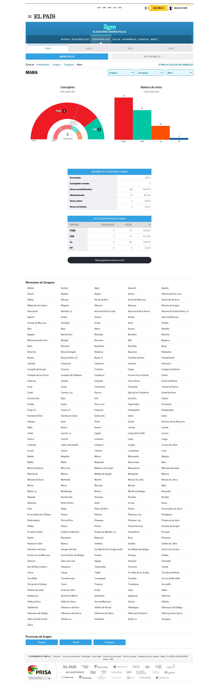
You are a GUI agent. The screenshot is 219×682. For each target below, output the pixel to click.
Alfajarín (65, 305)
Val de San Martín (69, 596)
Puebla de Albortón (70, 532)
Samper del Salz (69, 549)
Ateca (97, 328)
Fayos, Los (99, 404)
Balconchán (66, 334)
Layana (165, 433)
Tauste (165, 567)
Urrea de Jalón (68, 590)
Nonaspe (98, 497)
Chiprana (31, 381)
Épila (63, 398)
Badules (165, 328)
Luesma (98, 450)
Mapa (163, 656)
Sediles (165, 555)
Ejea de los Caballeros (138, 392)
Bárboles (98, 334)
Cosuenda (133, 386)
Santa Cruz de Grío (170, 549)
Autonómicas (152, 56)
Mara (164, 462)
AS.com (146, 667)
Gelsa (164, 416)
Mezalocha (32, 474)
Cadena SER (135, 667)
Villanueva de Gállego (37, 613)
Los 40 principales (86, 667)
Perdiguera (167, 514)
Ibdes (30, 427)
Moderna (84, 677)
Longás (131, 445)
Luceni (30, 450)
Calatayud (65, 363)
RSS (111, 659)
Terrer (30, 572)
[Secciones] (30, 16)
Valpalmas (133, 596)
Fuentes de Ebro (35, 416)
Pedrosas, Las (134, 514)
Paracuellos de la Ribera (39, 514)
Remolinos (66, 537)
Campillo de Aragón (36, 369)
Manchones (133, 462)
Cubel (30, 392)
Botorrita (31, 352)
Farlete (30, 404)
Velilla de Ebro (34, 601)
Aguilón (165, 288)
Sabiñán (98, 543)
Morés (30, 485)
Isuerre (97, 427)
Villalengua (133, 607)
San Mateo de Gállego (138, 549)
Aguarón (132, 288)
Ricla (130, 537)
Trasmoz (98, 584)
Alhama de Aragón (170, 305)
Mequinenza (134, 468)
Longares (99, 445)
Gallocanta (99, 416)
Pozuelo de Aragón (171, 526)
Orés (29, 508)
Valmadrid (99, 596)
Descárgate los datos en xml (109, 260)
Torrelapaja (100, 578)
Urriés (97, 590)
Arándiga (65, 323)
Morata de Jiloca (170, 479)
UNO (93, 672)
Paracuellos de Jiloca (172, 508)
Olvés (97, 503)
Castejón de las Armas (38, 375)
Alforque (132, 305)
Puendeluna (133, 532)
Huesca (42, 642)
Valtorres (166, 596)
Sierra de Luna (68, 561)
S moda (130, 677)
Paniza (131, 508)
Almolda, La (66, 311)
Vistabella (99, 619)
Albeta (30, 299)
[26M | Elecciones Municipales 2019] (109, 28)
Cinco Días (116, 672)
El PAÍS (70, 667)
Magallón (65, 456)
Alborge (64, 299)
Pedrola (98, 514)
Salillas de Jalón (169, 543)
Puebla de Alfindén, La (105, 532)
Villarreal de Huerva (137, 613)
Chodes (64, 381)
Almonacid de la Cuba (104, 311)
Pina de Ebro (67, 520)
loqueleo (145, 677)
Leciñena (98, 439)
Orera (164, 503)
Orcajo (131, 503)
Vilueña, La (66, 619)
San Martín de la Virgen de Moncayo (109, 549)
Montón (98, 479)
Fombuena (167, 404)
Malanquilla (133, 456)
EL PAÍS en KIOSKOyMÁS (177, 656)
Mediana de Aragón (103, 468)
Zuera (30, 625)
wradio (103, 672)
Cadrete (31, 363)
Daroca (98, 392)
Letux (130, 439)
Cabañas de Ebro (136, 357)
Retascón (99, 537)
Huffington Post (74, 672)
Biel (130, 340)
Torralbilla (32, 578)
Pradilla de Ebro (35, 532)
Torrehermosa (68, 578)
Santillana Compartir (120, 667)
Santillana (102, 667)
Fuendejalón (134, 410)
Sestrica (31, 561)
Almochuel (32, 311)
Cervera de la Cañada (138, 375)
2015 (89, 48)
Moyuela (98, 485)
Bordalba (132, 346)
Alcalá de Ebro (101, 299)
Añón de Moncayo (170, 317)
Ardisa (97, 323)
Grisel (97, 421)
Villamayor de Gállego (172, 607)
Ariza (130, 323)
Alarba (131, 294)
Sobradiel (166, 561)
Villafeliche (32, 607)
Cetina (165, 375)
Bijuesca (166, 340)
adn (157, 667)
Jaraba (131, 427)
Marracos (65, 468)
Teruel (76, 642)
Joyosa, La (66, 433)
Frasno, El (65, 410)
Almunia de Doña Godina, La (175, 311)
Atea (63, 328)
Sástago (132, 555)
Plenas (64, 526)
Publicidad (85, 656)
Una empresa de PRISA (39, 670)
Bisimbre (65, 346)
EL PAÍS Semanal (141, 672)
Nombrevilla (67, 497)
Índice (105, 659)
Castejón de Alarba (171, 369)
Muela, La (32, 491)
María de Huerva (35, 468)
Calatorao (99, 363)
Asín (29, 328)
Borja (164, 346)
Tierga (64, 572)
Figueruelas (133, 404)
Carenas (65, 369)
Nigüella (31, 497)
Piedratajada (33, 520)
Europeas (143, 39)
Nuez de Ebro (67, 503)
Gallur (131, 416)
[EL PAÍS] (45, 16)
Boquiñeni (99, 346)
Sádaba (131, 543)
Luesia (64, 450)
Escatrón (132, 398)
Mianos (64, 474)
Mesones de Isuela (170, 468)
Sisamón (132, 561)
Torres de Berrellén (171, 578)
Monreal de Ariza (35, 479)
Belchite (165, 334)
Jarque (165, 427)
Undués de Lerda (35, 590)
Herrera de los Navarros (173, 421)
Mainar (97, 456)
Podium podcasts (101, 677)
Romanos (166, 537)
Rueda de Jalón (34, 543)
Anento (97, 317)
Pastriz (64, 514)
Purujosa (166, 532)
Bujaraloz (132, 352)
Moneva (165, 474)
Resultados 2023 (80, 39)
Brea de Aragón (68, 352)
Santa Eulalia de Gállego (72, 555)
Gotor (63, 421)
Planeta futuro (154, 672)
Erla (96, 398)
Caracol (170, 667)
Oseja (63, 508)
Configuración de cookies (148, 656)
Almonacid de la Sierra (139, 311)
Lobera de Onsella (69, 445)
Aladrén (64, 294)
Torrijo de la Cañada (37, 584)
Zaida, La (132, 619)
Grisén (131, 421)
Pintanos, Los (134, 520)
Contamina (99, 386)
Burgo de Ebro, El (69, 357)
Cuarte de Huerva (170, 386)
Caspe (131, 369)
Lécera (30, 439)
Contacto (57, 656)
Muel (164, 485)
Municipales (67, 56)
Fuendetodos (168, 410)
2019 (47, 48)
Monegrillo (133, 474)
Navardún (166, 491)
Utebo (164, 590)
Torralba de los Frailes (138, 572)
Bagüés (31, 334)
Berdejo (64, 340)
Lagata (97, 433)
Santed (97, 555)
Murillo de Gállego (136, 491)
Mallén (30, 462)
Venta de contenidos (71, 656)
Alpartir (31, 317)
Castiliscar (99, 375)
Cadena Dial (129, 672)
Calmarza (166, 363)
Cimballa (98, 381)
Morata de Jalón (136, 479)
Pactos (116, 39)
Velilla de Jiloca (68, 601)
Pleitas (30, 526)
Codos (64, 386)
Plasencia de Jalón (171, 520)
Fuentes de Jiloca (69, 416)
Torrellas (132, 578)
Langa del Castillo (136, 433)
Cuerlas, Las (67, 392)
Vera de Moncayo (102, 601)
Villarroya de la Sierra (172, 613)
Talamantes (100, 567)
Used (130, 590)
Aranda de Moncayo (37, 323)
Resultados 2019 (101, 39)
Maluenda (99, 462)
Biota (29, 346)
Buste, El (98, 357)
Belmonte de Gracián (37, 340)
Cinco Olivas (134, 381)
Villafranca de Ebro (70, 607)
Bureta (30, 357)
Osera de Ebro (101, 508)
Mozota (131, 485)
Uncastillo (166, 584)
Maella (30, 456)
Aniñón (131, 317)
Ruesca (64, 543)
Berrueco (99, 340)
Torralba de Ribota (170, 572)
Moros (64, 485)
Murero (97, 491)
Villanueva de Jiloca (104, 613)
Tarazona (132, 567)
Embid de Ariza (169, 392)
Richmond (67, 677)
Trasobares (133, 584)
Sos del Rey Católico (37, 567)
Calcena (132, 363)
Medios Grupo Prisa (39, 678)
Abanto (30, 288)
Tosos (64, 584)
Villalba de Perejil (102, 607)
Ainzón (30, 294)
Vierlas (131, 601)
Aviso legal (96, 656)
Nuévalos (31, 503)
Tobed (97, 572)
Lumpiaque (133, 450)
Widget (154, 39)
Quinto (30, 537)
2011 (130, 48)
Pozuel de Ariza (135, 526)
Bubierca (98, 352)
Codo (29, 386)
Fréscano (98, 410)
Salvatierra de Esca (36, 549)
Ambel (64, 317)
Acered (64, 288)
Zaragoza (166, 619)
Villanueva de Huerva (71, 613)
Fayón (64, 404)
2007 (171, 48)
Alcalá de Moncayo (137, 299)
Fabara (165, 398)
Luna (164, 450)
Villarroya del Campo (37, 619)
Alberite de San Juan (172, 294)
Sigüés (97, 561)
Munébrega (66, 491)
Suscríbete (158, 8)
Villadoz (165, 601)
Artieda (165, 323)
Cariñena (98, 369)
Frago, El (31, 410)
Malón (64, 462)
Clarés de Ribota (169, 381)
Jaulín (30, 433)
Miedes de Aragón (103, 474)
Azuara (131, 328)
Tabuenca (65, 567)
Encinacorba (33, 398)
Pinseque (98, 520)
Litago (165, 439)
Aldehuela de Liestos (37, 305)
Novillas (165, 497)
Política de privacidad (112, 656)
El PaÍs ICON (116, 677)
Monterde (65, 479)
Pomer (97, 526)
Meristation (162, 677)
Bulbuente (166, 352)
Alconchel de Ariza (170, 299)
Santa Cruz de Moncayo (38, 555)
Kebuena (167, 672)
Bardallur (132, 334)
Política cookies (129, 656)
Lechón (64, 439)
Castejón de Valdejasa (71, 375)
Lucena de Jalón (169, 445)
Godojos (31, 421)
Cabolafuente (168, 357)
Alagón (97, 294)
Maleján (165, 456)
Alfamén (98, 305)
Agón (96, 288)
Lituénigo (31, 445)
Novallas (132, 497)
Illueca (64, 427)
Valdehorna (32, 596)
